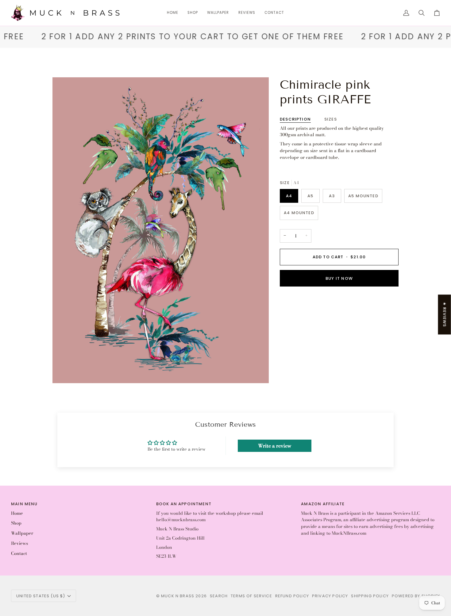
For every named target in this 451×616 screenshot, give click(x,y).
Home (17, 513)
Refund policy (292, 596)
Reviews (19, 543)
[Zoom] (64, 371)
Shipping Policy (370, 596)
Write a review (274, 445)
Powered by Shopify (416, 596)
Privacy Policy (330, 596)
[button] (192, 13)
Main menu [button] (24, 504)
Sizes (330, 119)
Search (219, 596)
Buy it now (339, 278)
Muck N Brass (177, 596)
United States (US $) (40, 596)
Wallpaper (22, 533)
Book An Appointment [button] (183, 504)
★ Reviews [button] (445, 314)
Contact (19, 553)
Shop (16, 523)
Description (295, 119)
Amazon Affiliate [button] (323, 504)
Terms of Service (251, 596)
